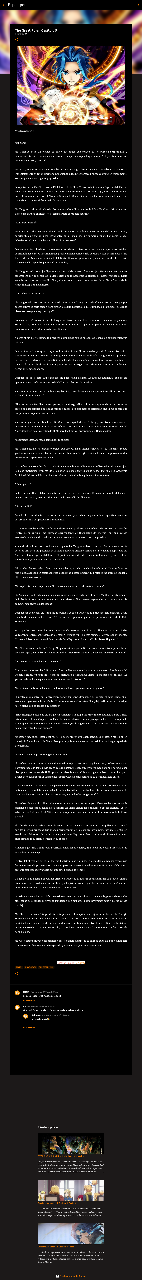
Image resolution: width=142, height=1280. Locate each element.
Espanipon (17, 4)
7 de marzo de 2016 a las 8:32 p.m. (44, 992)
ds (24, 1006)
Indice (71, 962)
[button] (16, 39)
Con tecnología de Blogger (72, 1276)
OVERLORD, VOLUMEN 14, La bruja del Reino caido (61, 1156)
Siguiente (80, 962)
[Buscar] (30, 5)
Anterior (61, 962)
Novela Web (30, 967)
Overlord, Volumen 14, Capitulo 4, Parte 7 (57, 1247)
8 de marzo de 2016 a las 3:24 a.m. (56, 1015)
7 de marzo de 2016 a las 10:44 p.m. (41, 1006)
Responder (29, 1000)
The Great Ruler (46, 967)
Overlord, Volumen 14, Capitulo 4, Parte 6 (57, 1203)
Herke (26, 991)
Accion (19, 967)
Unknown (36, 1015)
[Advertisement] (71, 1098)
